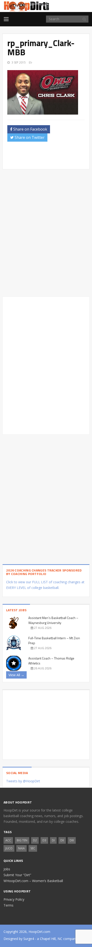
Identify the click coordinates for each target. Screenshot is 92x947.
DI (53, 840)
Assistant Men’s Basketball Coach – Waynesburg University (53, 620)
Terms (8, 905)
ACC (8, 840)
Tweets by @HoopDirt (23, 781)
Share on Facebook (29, 129)
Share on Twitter (29, 137)
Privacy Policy (14, 899)
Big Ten (22, 840)
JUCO (9, 848)
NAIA (21, 848)
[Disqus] (46, 365)
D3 (44, 840)
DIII (72, 840)
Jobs (7, 869)
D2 (35, 840)
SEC (32, 848)
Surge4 (28, 938)
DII (62, 840)
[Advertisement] (49, 157)
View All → (16, 675)
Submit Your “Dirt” (17, 875)
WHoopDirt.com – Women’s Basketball (33, 881)
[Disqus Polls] (46, 233)
